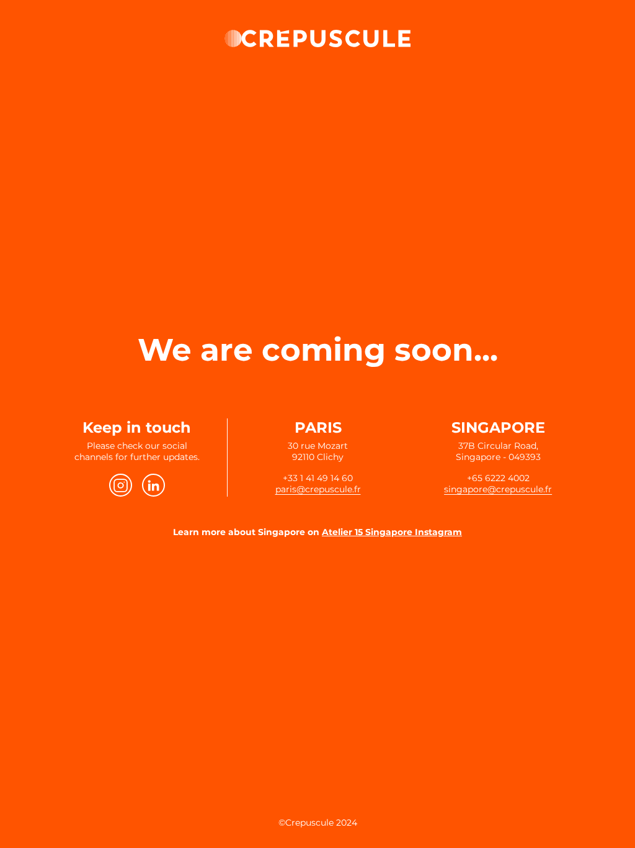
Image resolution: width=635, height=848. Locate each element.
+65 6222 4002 (498, 478)
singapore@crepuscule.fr (498, 489)
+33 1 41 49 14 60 (318, 478)
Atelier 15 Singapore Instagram (392, 532)
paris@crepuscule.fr (318, 489)
